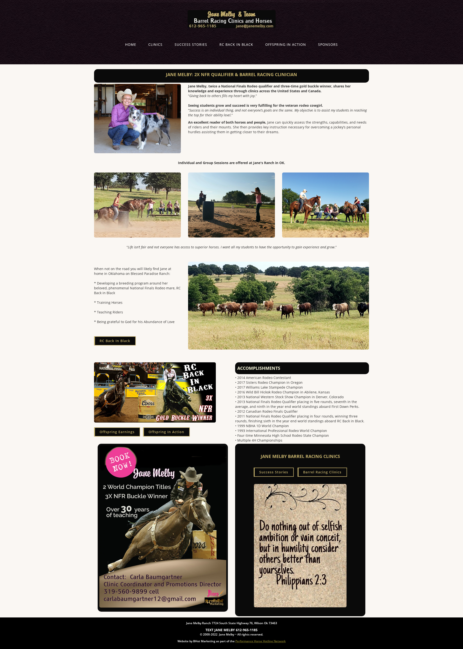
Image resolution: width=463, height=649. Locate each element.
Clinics (155, 44)
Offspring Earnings (117, 432)
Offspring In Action (285, 44)
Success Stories (191, 44)
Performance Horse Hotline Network (260, 641)
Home (130, 44)
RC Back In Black (236, 44)
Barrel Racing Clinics (322, 472)
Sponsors (328, 44)
